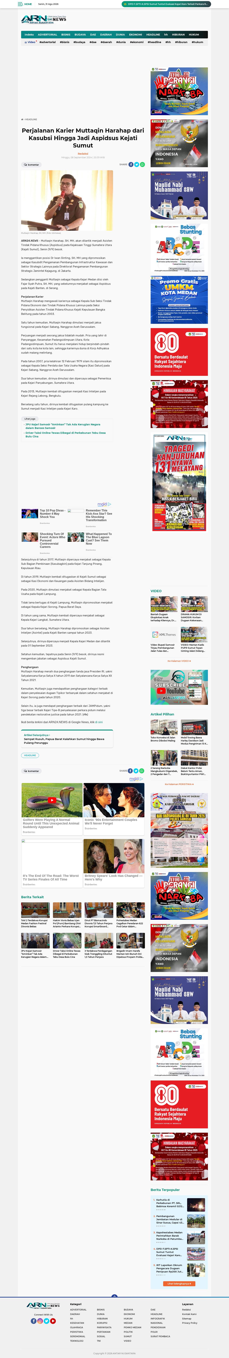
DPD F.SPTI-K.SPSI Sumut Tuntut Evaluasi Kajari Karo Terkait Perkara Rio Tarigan (168, 1252)
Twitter (48, 1325)
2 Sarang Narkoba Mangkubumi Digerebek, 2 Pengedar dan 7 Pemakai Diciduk (164, 771)
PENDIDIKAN (158, 1327)
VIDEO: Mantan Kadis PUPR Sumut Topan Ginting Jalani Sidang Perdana (192, 647)
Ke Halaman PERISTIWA (178, 784)
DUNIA (120, 34)
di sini (99, 722)
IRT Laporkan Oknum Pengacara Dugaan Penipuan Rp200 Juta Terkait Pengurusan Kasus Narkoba (169, 1268)
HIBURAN (178, 34)
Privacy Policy (189, 1323)
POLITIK (128, 1332)
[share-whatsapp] (142, 164)
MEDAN (128, 1323)
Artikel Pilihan (162, 714)
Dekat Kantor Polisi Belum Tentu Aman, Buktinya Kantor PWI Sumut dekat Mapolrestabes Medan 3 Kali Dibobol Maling (193, 771)
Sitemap (186, 1318)
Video (31, 42)
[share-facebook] (130, 164)
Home (28, 4)
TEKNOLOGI (76, 1341)
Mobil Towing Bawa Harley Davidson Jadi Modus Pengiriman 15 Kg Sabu (194, 740)
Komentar (33, 164)
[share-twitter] (136, 164)
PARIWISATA (104, 1327)
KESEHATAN (77, 1323)
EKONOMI (135, 34)
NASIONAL (157, 1323)
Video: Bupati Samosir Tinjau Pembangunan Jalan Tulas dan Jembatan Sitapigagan (163, 647)
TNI (99, 1341)
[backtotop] (114, 1297)
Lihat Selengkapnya (178, 1283)
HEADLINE (153, 34)
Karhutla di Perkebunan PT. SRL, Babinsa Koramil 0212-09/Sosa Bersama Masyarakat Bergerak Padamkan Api (169, 1203)
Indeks (29, 34)
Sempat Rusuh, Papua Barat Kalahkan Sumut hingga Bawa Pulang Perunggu (64, 740)
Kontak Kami (189, 1314)
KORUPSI (102, 1323)
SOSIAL (101, 1336)
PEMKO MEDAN (132, 1327)
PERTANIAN (103, 1332)
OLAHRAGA (76, 1327)
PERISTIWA (76, 1332)
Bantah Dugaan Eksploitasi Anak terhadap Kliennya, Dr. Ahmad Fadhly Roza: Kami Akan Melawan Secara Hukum (163, 617)
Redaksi (186, 1309)
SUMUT (128, 1336)
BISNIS (65, 34)
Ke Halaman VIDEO (178, 661)
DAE (93, 34)
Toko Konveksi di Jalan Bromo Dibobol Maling (163, 739)
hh (166, 34)
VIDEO (156, 591)
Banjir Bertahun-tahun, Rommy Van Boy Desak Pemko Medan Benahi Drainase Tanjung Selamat (168, 4)
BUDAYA (80, 34)
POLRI (154, 1332)
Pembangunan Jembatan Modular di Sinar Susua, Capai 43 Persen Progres (169, 1219)
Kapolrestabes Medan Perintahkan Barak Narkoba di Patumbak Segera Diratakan (169, 1236)
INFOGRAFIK (158, 1318)
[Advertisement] (119, 16)
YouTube (55, 1325)
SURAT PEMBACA (160, 1336)
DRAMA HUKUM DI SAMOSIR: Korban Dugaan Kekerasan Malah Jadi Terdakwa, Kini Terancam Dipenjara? (192, 617)
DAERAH (106, 34)
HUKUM (194, 34)
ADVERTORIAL (47, 34)
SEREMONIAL (77, 1336)
